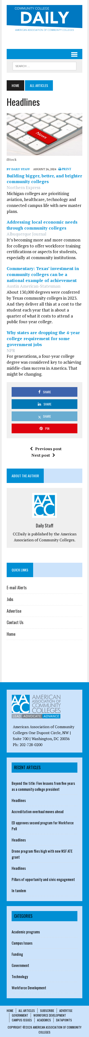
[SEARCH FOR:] (44, 65)
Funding (17, 954)
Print (66, 169)
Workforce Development (29, 987)
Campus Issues (22, 943)
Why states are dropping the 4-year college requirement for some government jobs (43, 338)
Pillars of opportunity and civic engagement (43, 879)
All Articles (27, 1010)
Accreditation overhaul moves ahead (38, 811)
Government (20, 965)
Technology (20, 976)
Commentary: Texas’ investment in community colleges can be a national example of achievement (43, 274)
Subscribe (47, 1010)
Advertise (14, 611)
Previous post (48, 448)
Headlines (19, 800)
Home (11, 634)
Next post (40, 455)
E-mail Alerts (17, 588)
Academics (44, 1020)
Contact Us (15, 622)
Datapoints (64, 1020)
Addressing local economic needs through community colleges (42, 225)
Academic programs (26, 931)
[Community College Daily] (44, 19)
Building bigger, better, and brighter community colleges (44, 179)
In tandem (19, 890)
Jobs (10, 599)
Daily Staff (44, 525)
